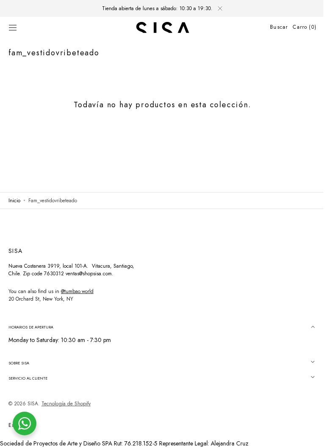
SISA (33, 403)
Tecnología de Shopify (66, 403)
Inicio (14, 200)
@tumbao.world (77, 291)
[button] (12, 27)
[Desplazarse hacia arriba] (306, 435)
